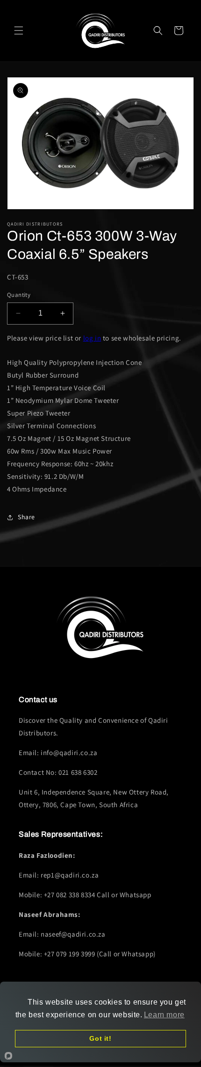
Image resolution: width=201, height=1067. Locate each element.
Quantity (18, 295)
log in (92, 337)
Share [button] (26, 517)
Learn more (164, 1015)
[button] (18, 30)
